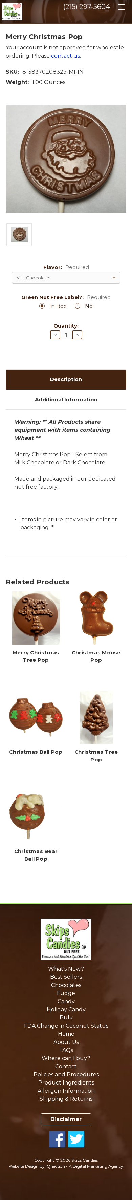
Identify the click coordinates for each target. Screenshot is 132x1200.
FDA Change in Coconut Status (66, 1026)
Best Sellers (66, 977)
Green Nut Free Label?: (66, 297)
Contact (66, 1066)
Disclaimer (66, 1119)
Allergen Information (66, 1091)
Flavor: (66, 267)
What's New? (66, 969)
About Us (66, 1042)
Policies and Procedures (66, 1074)
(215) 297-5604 (86, 7)
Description (66, 379)
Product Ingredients (66, 1082)
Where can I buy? (66, 1058)
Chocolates (66, 985)
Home (66, 1034)
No (89, 306)
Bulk (66, 1017)
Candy (66, 1001)
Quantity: (66, 326)
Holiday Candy (66, 1009)
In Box (58, 306)
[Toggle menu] (121, 9)
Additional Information (66, 399)
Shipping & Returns (66, 1099)
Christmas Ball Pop (36, 752)
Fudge (66, 993)
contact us (65, 55)
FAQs (66, 1050)
